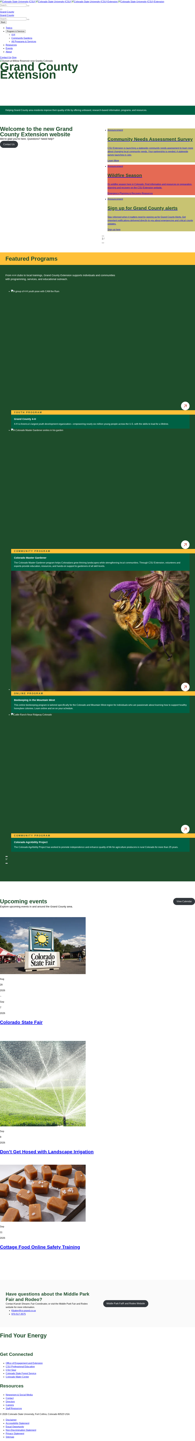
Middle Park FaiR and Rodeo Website (125, 1303)
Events (9, 48)
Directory (10, 1401)
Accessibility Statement (17, 1423)
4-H (13, 34)
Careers (10, 1405)
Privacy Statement (15, 1433)
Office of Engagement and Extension (24, 1363)
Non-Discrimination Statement (21, 1430)
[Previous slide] (6, 856)
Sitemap (10, 1437)
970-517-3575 (18, 1314)
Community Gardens (21, 38)
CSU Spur (11, 1370)
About (9, 52)
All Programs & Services (23, 41)
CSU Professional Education (20, 1366)
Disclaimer (11, 1420)
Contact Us (5, 57)
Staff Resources (14, 1408)
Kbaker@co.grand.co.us (23, 1310)
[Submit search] (28, 5)
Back (3, 22)
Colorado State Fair (21, 1022)
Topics (9, 28)
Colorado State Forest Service (21, 1373)
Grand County (7, 12)
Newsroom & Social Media (19, 1395)
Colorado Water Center (17, 1377)
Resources (11, 45)
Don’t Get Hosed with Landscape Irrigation (47, 1151)
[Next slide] (103, 242)
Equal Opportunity (15, 1426)
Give (14, 57)
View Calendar (184, 901)
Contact (10, 1398)
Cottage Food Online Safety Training (40, 1247)
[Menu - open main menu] (1, 9)
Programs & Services (16, 31)
